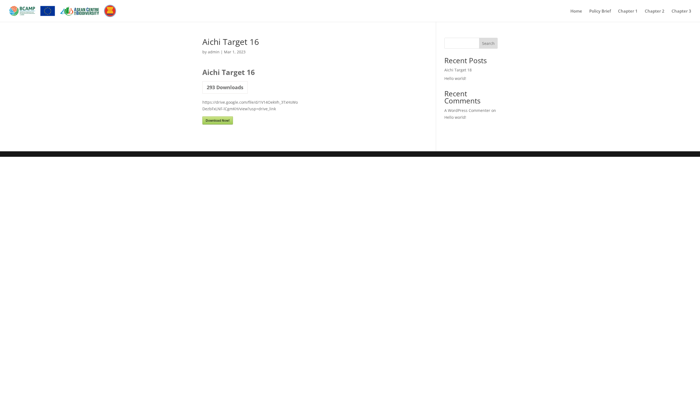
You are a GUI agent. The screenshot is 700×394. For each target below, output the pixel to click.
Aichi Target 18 (458, 70)
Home (576, 11)
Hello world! (455, 78)
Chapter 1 (628, 11)
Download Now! (218, 120)
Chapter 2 (654, 11)
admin (214, 51)
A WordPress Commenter (467, 110)
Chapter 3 (681, 11)
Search (488, 43)
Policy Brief (600, 11)
